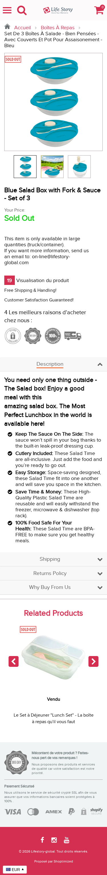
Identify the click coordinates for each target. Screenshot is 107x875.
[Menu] (7, 10)
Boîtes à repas (57, 28)
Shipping (50, 559)
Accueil (22, 28)
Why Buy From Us (50, 587)
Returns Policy (49, 573)
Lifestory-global (43, 851)
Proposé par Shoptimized (53, 861)
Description (50, 364)
